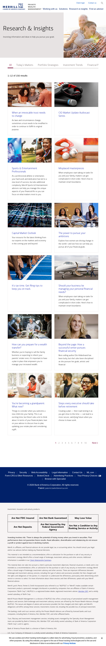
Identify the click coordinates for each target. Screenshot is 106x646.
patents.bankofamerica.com (56, 488)
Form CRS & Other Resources (19, 476)
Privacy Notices (69, 643)
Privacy (11, 472)
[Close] (102, 638)
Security (23, 472)
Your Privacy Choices (87, 476)
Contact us (92, 3)
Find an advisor (96, 9)
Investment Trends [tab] (73, 64)
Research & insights (78, 9)
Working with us (50, 9)
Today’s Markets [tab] (24, 64)
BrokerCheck (43, 476)
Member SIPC (83, 591)
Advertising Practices (63, 476)
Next (94, 443)
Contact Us (77, 472)
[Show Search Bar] (102, 3)
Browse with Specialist (55, 479)
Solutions (63, 9)
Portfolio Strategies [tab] (48, 64)
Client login (80, 3)
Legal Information (60, 472)
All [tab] (10, 64)
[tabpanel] (53, 260)
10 (85, 443)
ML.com (90, 472)
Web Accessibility (39, 472)
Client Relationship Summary (40, 560)
